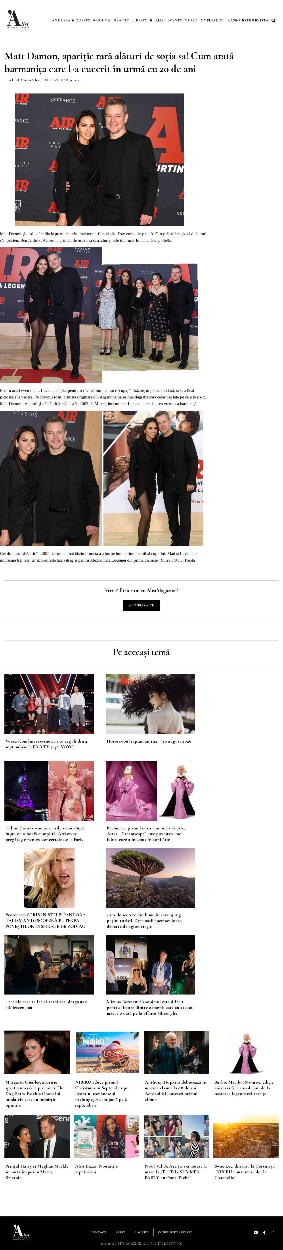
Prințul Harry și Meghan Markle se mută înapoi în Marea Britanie (37, 1171)
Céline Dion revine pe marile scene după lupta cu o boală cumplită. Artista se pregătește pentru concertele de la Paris (45, 833)
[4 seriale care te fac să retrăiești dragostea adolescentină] (55, 965)
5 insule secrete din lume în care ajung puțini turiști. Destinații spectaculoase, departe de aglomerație (144, 920)
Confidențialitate (175, 1232)
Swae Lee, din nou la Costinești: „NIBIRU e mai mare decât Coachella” (245, 1171)
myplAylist (212, 20)
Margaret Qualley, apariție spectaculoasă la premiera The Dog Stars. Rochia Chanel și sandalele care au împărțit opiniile (35, 1093)
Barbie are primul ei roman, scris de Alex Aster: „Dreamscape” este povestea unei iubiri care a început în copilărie (146, 833)
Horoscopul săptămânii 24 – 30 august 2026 (149, 741)
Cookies (141, 1232)
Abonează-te (141, 605)
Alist (120, 1232)
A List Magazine (24, 80)
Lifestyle (142, 20)
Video (191, 20)
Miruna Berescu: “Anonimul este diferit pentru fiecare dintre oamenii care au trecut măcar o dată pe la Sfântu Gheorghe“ (150, 1007)
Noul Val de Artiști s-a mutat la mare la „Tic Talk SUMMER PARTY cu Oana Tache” (176, 1171)
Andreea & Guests (71, 20)
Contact (99, 1232)
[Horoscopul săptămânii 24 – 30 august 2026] (156, 704)
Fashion (102, 20)
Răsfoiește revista (248, 20)
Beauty (121, 20)
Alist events (168, 20)
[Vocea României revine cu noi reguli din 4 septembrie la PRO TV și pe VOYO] (55, 704)
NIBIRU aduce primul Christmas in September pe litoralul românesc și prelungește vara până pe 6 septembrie (101, 1093)
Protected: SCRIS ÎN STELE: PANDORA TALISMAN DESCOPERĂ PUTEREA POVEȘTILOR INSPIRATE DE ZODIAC (46, 920)
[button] (274, 20)
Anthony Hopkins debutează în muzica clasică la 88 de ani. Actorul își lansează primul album (175, 1090)
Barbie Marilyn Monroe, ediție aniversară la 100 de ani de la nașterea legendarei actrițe (243, 1087)
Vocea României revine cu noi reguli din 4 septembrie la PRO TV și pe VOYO (46, 744)
